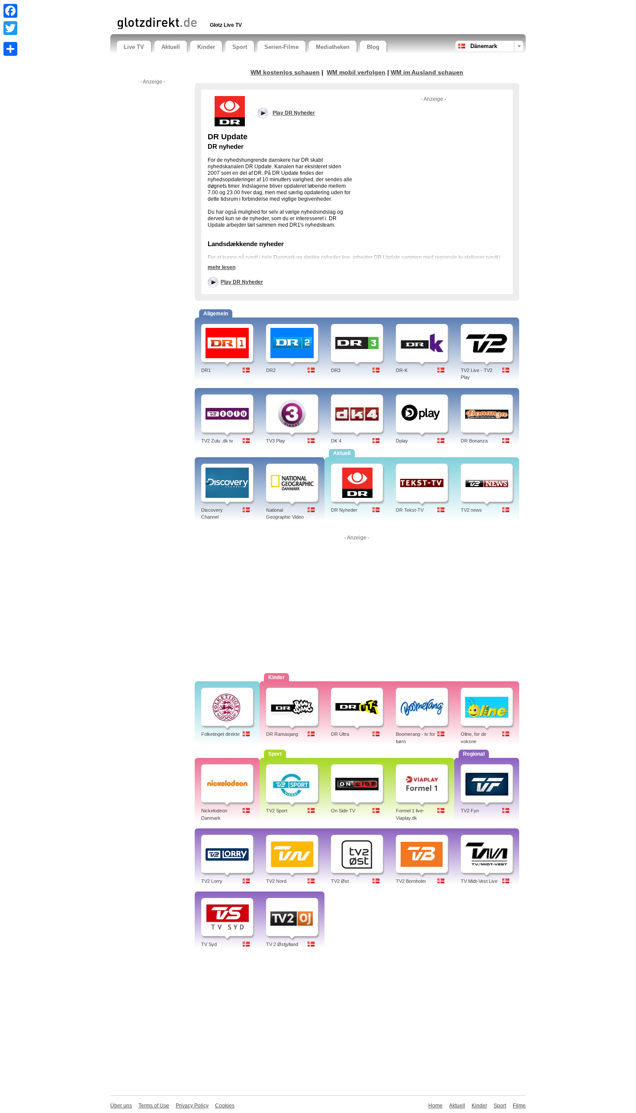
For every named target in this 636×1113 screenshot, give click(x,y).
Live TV (134, 47)
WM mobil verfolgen (356, 72)
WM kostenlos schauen (285, 72)
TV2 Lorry (211, 881)
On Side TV (343, 810)
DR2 (271, 370)
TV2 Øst (340, 881)
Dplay (402, 440)
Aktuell (170, 47)
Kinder (206, 47)
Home (435, 1106)
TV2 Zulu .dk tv (217, 440)
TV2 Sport (276, 810)
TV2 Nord (276, 881)
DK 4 (336, 440)
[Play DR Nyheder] (229, 111)
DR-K (402, 370)
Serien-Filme (281, 47)
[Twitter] (10, 28)
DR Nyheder (344, 510)
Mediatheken (333, 47)
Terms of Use (153, 1106)
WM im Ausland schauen (427, 72)
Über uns (121, 1106)
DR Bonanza (474, 440)
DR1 (206, 370)
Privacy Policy (192, 1106)
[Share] (10, 49)
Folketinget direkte (220, 734)
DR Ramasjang (282, 734)
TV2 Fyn (470, 810)
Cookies (224, 1106)
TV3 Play (275, 440)
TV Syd (209, 944)
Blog (373, 47)
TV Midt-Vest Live (479, 881)
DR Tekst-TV (410, 510)
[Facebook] (10, 10)
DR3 (335, 370)
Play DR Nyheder (242, 282)
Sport (239, 47)
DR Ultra (340, 734)
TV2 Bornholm (411, 881)
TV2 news (471, 510)
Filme (519, 1106)
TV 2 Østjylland (282, 944)
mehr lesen (221, 267)
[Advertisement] (218, 7)
